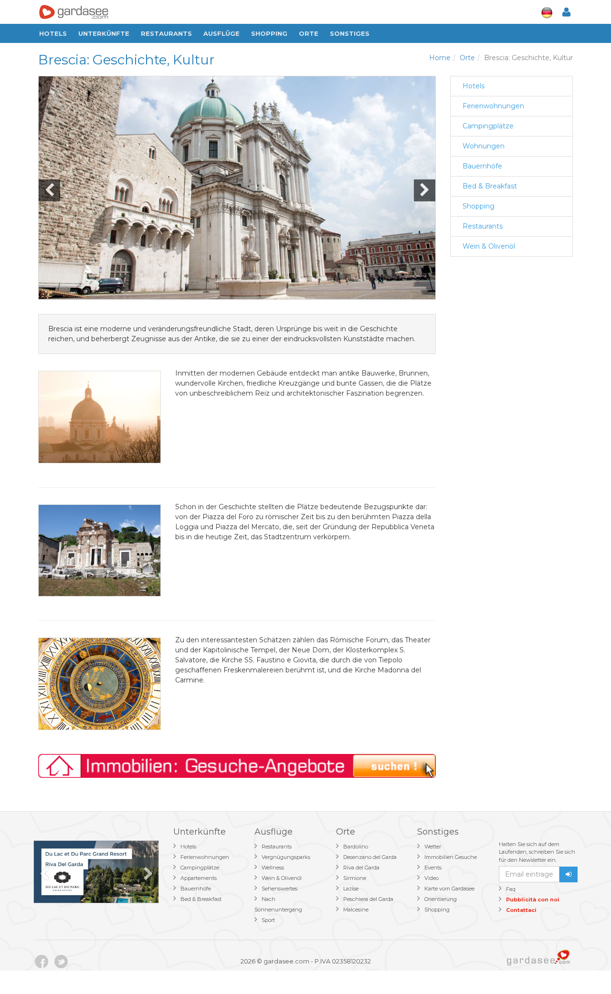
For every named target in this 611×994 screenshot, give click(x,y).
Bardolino (355, 846)
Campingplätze (488, 126)
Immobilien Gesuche (450, 857)
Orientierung (440, 899)
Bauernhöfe (482, 166)
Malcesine (356, 909)
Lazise (350, 888)
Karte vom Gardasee (449, 888)
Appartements (198, 878)
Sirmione (354, 878)
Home (440, 57)
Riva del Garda (361, 867)
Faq (511, 889)
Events (433, 867)
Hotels (53, 33)
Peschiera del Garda (368, 899)
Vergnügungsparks (286, 857)
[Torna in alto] (584, 967)
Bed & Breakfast (490, 186)
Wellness (273, 867)
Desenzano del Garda (370, 857)
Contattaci (521, 910)
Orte (308, 33)
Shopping (269, 33)
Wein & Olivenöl (489, 246)
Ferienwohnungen (493, 106)
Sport (268, 920)
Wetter (432, 846)
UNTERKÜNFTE (103, 33)
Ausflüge (221, 33)
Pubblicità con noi (532, 899)
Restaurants (166, 33)
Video (431, 878)
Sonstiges (349, 33)
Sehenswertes (279, 888)
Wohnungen (484, 146)
